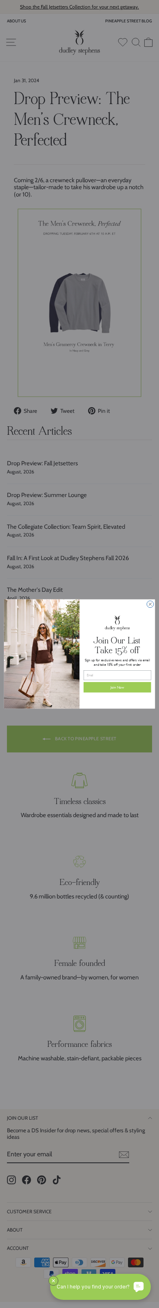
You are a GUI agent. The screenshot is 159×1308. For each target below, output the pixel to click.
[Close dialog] (150, 604)
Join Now (117, 687)
